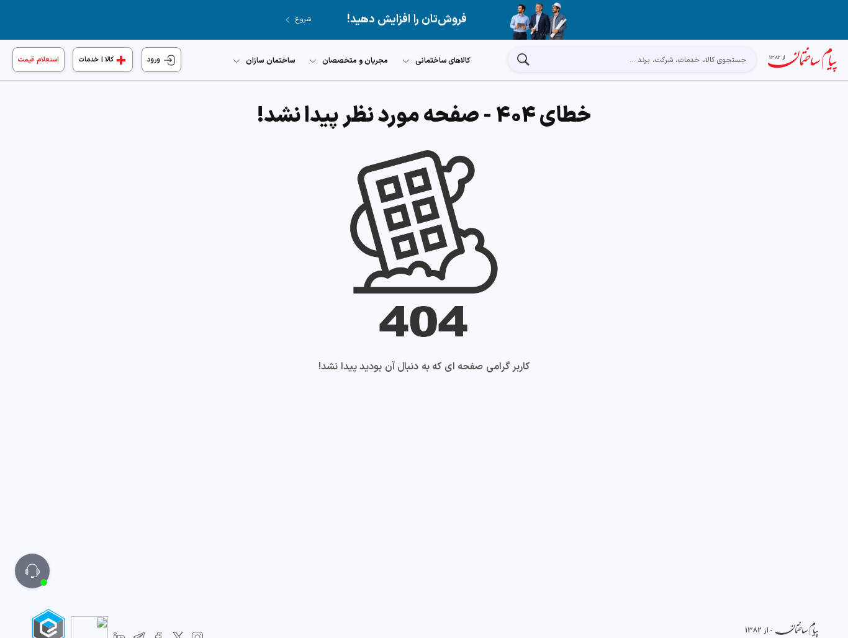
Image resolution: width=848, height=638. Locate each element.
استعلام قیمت (38, 60)
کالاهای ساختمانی (443, 60)
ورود (155, 60)
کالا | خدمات (96, 60)
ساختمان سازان (270, 60)
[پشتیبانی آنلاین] (32, 571)
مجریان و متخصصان (355, 60)
